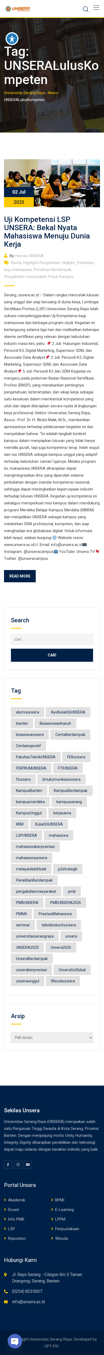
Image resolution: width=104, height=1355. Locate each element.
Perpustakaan (67, 1228)
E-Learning (64, 1209)
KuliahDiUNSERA (49, 824)
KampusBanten (29, 790)
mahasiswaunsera (31, 858)
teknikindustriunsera (59, 925)
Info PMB (16, 1219)
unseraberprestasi (31, 970)
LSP (11, 1228)
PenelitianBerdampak (34, 880)
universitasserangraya (35, 936)
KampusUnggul (29, 813)
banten (22, 723)
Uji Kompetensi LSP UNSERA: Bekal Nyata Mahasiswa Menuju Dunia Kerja (47, 232)
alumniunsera (27, 712)
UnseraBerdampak (32, 959)
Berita (16, 262)
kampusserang (69, 802)
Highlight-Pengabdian (41, 262)
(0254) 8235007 (27, 1291)
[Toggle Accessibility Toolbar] (12, 38)
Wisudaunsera (63, 981)
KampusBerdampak (70, 790)
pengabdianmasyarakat (36, 891)
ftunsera (23, 779)
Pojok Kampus (61, 276)
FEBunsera (76, 757)
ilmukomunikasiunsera (61, 779)
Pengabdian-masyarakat (25, 276)
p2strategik (67, 869)
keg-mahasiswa (18, 269)
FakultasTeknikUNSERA (35, 757)
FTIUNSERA (68, 768)
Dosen (13, 1209)
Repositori (17, 1238)
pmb (72, 891)
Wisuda (61, 1238)
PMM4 (21, 914)
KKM (19, 824)
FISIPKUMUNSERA (31, 768)
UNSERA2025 (27, 947)
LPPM (60, 1219)
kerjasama (62, 813)
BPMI (59, 1200)
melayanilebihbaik (31, 869)
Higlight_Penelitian (78, 262)
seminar (23, 925)
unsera (71, 936)
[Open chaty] (15, 1341)
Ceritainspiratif (28, 746)
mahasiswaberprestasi (35, 846)
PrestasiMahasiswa (55, 914)
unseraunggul (27, 981)
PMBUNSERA (27, 902)
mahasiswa (58, 835)
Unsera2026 (61, 947)
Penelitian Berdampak (52, 269)
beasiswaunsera (30, 734)
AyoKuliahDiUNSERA (68, 712)
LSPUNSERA (26, 835)
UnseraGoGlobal (72, 970)
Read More (19, 576)
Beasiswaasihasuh (55, 723)
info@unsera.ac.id (28, 1301)
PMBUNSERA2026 (65, 902)
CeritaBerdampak (70, 734)
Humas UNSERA (29, 255)
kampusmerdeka (30, 802)
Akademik (16, 1200)
